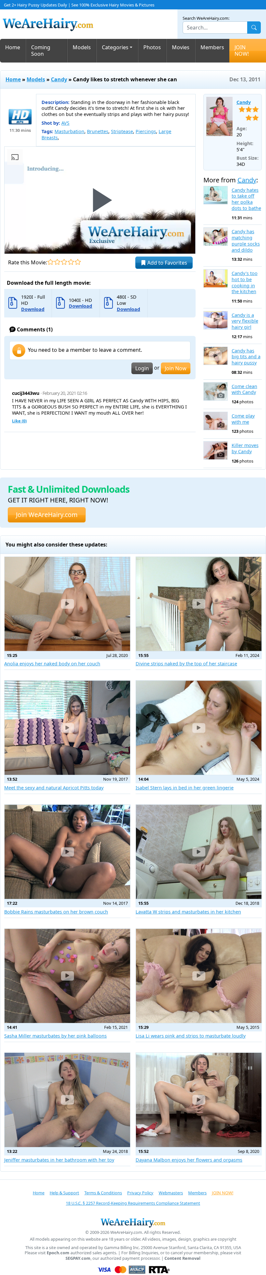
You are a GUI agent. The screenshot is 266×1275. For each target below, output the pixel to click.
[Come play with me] (215, 421)
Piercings (146, 131)
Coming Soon (40, 51)
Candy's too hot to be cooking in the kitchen (245, 282)
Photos (152, 47)
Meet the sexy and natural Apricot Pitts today (53, 788)
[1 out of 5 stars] (50, 262)
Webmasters (171, 1193)
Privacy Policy (140, 1193)
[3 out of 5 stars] (64, 262)
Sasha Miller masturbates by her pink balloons (55, 1036)
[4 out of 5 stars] (70, 262)
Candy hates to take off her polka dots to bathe (246, 199)
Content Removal (182, 1258)
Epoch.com (58, 1253)
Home (12, 47)
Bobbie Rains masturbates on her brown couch (56, 912)
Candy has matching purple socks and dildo (246, 241)
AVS (65, 123)
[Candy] (219, 116)
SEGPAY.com (78, 1258)
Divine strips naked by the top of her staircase (186, 663)
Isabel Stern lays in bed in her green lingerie (185, 788)
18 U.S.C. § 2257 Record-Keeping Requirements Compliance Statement (133, 1203)
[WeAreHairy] (133, 1222)
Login (142, 368)
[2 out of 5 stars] (57, 262)
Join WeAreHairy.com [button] (47, 514)
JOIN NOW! (242, 51)
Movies (180, 47)
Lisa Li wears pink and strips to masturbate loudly (191, 1036)
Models (82, 47)
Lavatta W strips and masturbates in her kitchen (188, 912)
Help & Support (64, 1193)
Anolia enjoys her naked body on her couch (52, 663)
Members (212, 47)
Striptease (122, 131)
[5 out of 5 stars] (77, 262)
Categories (115, 47)
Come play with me (243, 419)
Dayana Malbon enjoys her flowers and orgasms (189, 1160)
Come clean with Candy (244, 390)
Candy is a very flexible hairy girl (245, 321)
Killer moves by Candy (245, 448)
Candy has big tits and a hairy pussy (246, 357)
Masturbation (69, 131)
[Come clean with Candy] (215, 391)
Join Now (176, 368)
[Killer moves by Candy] (215, 450)
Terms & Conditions (103, 1193)
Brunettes (97, 131)
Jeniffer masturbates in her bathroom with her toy (59, 1160)
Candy (59, 79)
